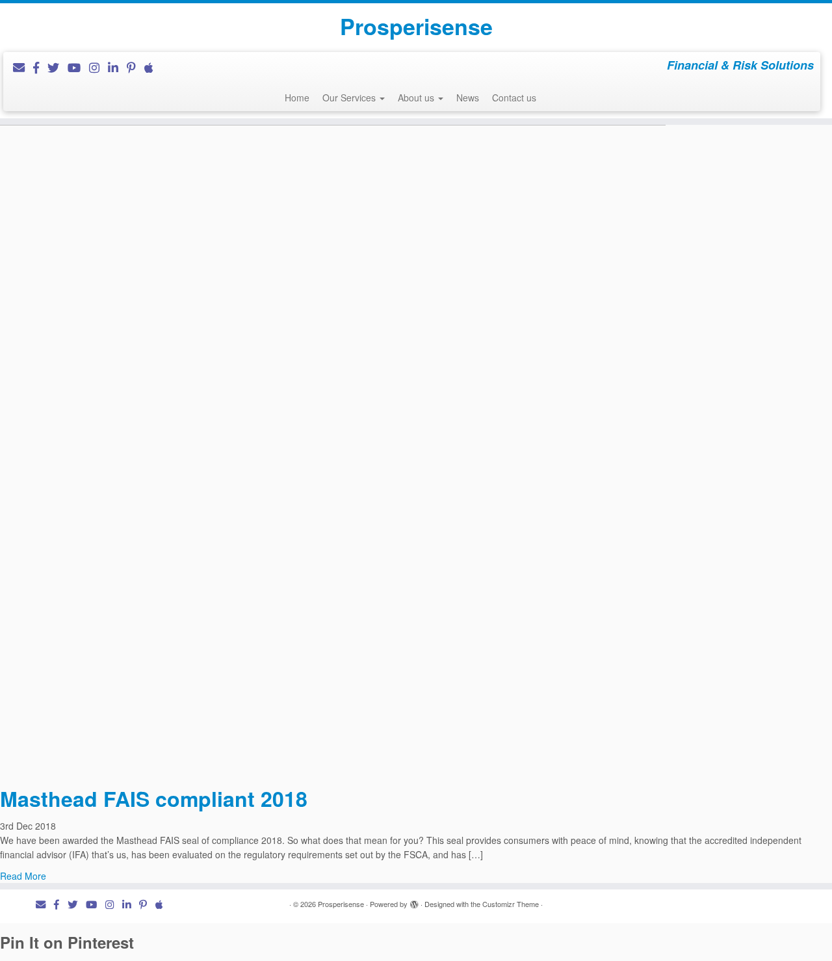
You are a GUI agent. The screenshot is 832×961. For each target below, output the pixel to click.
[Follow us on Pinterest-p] (135, 67)
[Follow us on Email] (23, 67)
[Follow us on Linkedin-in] (117, 67)
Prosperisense (416, 26)
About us (417, 97)
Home (297, 97)
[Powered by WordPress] (414, 901)
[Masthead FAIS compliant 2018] (333, 444)
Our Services (350, 97)
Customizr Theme (510, 904)
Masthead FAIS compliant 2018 (153, 798)
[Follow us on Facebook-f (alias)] (40, 67)
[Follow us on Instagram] (98, 67)
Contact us (514, 97)
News (467, 97)
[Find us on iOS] (152, 67)
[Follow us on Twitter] (57, 67)
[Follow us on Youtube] (78, 67)
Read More (23, 875)
